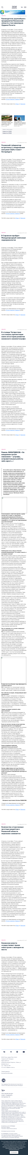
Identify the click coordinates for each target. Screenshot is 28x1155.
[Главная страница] (14, 7)
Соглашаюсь (14, 1152)
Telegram (22, 104)
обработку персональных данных (11, 1146)
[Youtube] (23, 1051)
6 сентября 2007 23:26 (22, 16)
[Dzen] (17, 1051)
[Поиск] (2, 7)
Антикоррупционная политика (8, 1131)
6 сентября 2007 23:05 (22, 940)
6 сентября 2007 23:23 (22, 329)
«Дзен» (17, 104)
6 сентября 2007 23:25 (22, 142)
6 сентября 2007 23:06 (22, 824)
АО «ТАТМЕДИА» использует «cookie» (9, 1133)
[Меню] (25, 7)
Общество (3, 15)
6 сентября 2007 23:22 (22, 449)
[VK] (4, 1052)
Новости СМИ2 (7, 131)
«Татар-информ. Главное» (13, 99)
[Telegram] (10, 1051)
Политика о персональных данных (9, 1128)
